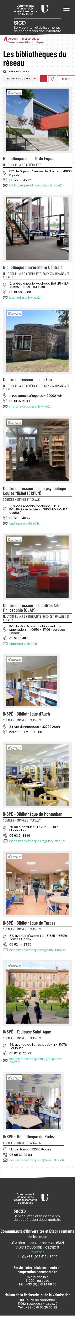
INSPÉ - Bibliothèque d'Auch (26, 714)
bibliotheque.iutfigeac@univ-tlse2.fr (37, 185)
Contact (37, 1252)
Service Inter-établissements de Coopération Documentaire (37, 18)
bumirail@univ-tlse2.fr (26, 297)
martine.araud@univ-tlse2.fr (31, 406)
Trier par (10, 78)
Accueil (13, 38)
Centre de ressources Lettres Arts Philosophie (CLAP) (31, 607)
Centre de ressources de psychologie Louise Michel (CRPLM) (34, 490)
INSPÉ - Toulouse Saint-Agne (27, 1032)
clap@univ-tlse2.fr (23, 643)
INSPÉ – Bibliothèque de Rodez (29, 1136)
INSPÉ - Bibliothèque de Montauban (32, 814)
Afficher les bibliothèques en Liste (43, 78)
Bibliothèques (30, 38)
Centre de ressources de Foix (28, 379)
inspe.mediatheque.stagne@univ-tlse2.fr (35, 1060)
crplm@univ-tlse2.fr (24, 523)
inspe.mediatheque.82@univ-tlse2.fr (37, 841)
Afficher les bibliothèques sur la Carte (52, 78)
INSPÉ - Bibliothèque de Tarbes (29, 923)
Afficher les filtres (66, 78)
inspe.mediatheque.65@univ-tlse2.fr (37, 950)
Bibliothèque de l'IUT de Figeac (29, 158)
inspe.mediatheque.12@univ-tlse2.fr (36, 1160)
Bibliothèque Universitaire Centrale (33, 267)
